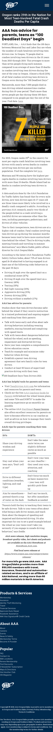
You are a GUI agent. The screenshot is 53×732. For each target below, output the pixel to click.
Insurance (4, 600)
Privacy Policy (33, 709)
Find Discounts (6, 664)
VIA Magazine (6, 675)
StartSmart (27, 409)
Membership (5, 598)
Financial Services (8, 608)
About (2, 628)
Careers (3, 631)
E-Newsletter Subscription (11, 667)
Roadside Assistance (9, 614)
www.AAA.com (31, 561)
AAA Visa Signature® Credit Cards (15, 616)
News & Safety (6, 636)
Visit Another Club (7, 672)
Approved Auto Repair (9, 611)
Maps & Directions (8, 669)
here (20, 101)
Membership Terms (8, 639)
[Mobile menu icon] (46, 5)
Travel (2, 606)
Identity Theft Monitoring (10, 603)
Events (3, 633)
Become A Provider (8, 642)
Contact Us (5, 656)
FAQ (1, 653)
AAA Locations (6, 659)
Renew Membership (8, 661)
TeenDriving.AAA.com (22, 386)
